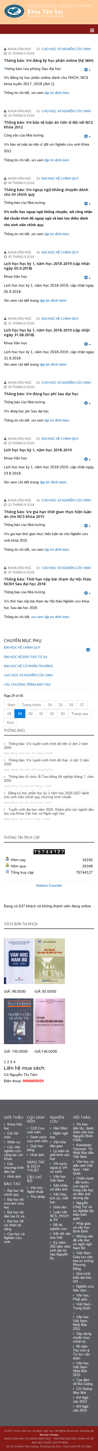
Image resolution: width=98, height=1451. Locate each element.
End (10, 722)
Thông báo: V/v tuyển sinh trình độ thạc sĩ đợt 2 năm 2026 (46, 762)
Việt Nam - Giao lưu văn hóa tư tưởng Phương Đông (83, 1261)
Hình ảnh (14, 1176)
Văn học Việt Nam (58, 1178)
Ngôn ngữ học (59, 1135)
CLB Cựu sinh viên (35, 1130)
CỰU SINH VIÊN (35, 1119)
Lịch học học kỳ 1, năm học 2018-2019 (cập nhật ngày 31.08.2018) (47, 332)
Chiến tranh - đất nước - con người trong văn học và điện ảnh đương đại (83, 1188)
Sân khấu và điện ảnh (59, 1187)
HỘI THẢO (82, 1117)
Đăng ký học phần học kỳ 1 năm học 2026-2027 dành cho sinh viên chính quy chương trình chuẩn (46, 795)
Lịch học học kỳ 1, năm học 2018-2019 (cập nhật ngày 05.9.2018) (47, 266)
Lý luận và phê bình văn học (60, 1155)
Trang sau (79, 714)
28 (9, 714)
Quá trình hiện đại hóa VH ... (82, 1277)
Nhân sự (13, 1142)
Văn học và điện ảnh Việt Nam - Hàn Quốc (83, 1167)
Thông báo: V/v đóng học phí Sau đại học (41, 393)
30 (30, 714)
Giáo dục (60, 1207)
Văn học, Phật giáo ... (82, 1297)
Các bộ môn (11, 1135)
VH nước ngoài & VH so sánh (58, 1168)
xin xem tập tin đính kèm (50, 617)
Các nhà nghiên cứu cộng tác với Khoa (13, 1153)
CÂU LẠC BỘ (34, 1178)
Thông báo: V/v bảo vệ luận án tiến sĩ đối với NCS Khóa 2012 (48, 124)
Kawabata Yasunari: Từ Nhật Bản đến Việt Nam (83, 1151)
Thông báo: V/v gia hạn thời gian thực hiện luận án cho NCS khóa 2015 (47, 514)
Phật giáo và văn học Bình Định (82, 1227)
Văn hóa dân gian (58, 1144)
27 (82, 705)
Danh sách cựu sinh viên (37, 1139)
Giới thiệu (13, 1117)
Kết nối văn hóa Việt (60, 1236)
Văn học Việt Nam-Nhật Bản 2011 (81, 1323)
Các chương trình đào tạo (27, 684)
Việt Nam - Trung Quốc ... (83, 1308)
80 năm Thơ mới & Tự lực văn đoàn (81, 1352)
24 (50, 705)
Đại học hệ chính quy (60, 178)
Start (11, 705)
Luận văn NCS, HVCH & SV (59, 1216)
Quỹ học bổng (35, 1148)
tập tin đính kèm (56, 93)
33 (63, 714)
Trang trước (31, 705)
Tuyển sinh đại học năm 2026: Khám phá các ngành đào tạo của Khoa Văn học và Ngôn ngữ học (49, 811)
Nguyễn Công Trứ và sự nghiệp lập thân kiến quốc (83, 1211)
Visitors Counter (49, 885)
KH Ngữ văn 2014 (81, 1408)
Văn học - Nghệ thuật (36, 1190)
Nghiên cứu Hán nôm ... (83, 1288)
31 (41, 714)
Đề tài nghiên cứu (58, 1227)
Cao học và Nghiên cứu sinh (66, 49)
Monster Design (49, 1434)
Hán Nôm (60, 1128)
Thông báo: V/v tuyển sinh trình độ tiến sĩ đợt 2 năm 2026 (46, 746)
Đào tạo (12, 1183)
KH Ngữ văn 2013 (81, 1399)
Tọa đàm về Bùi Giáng (83, 1382)
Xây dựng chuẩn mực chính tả (82, 1337)
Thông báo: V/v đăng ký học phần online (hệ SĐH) (48, 60)
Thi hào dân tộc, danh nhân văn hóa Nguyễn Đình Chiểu (83, 1132)
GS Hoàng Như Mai (82, 1391)
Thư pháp (37, 1197)
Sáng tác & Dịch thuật (36, 1165)
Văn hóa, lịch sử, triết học (59, 1198)
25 (61, 705)
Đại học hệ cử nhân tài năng (28, 666)
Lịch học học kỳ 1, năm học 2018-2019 (38, 449)
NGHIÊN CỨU (57, 1119)
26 (71, 705)
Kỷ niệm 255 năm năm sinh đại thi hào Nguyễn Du (60, 1250)
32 (52, 714)
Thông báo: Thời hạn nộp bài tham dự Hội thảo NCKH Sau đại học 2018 (47, 581)
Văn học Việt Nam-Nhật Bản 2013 (81, 1369)
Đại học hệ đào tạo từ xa (25, 656)
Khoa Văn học (13, 1126)
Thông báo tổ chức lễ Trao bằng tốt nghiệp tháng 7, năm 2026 (49, 779)
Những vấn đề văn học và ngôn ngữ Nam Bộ (83, 1242)
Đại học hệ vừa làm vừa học (14, 1203)
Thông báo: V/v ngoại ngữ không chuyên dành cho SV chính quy (46, 192)
